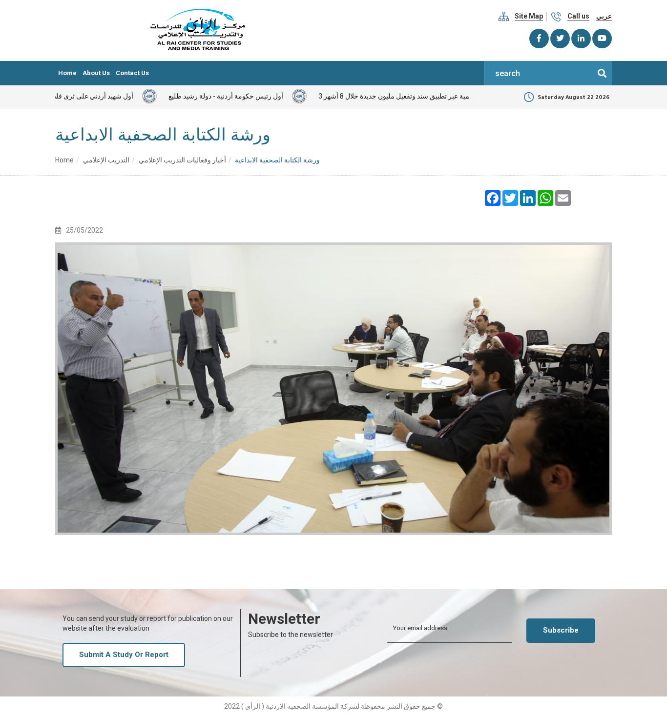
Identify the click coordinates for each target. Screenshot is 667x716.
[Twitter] (560, 38)
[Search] (602, 73)
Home (67, 73)
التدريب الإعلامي (106, 160)
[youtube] (602, 38)
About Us (96, 73)
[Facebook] (539, 38)
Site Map (529, 16)
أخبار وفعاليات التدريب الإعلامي (182, 160)
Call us (578, 16)
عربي (604, 16)
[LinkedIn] (581, 38)
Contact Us (132, 73)
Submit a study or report (123, 654)
